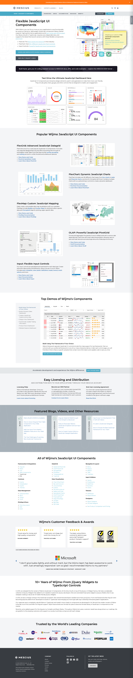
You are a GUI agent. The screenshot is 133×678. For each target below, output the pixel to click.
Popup (89, 468)
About (46, 659)
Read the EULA (91, 398)
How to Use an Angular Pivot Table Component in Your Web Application (34, 423)
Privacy (47, 665)
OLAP (21, 499)
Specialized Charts (59, 493)
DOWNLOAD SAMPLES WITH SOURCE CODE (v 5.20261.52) (34, 52)
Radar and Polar (58, 491)
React (21, 468)
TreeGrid (56, 476)
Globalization (24, 484)
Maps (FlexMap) (58, 498)
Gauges (55, 500)
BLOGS (61, 8)
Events (22, 482)
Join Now (93, 665)
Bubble (30, 208)
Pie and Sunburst (58, 489)
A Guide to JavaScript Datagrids (102, 424)
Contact (47, 661)
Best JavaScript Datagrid (36, 41)
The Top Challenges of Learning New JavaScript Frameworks (33, 438)
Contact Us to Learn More (59, 398)
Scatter (55, 487)
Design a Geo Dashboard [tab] (26, 319)
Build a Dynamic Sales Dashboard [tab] (25, 312)
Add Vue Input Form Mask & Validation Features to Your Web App (34, 431)
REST (21, 495)
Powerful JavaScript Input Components (42, 46)
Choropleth (26, 210)
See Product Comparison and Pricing (98, 506)
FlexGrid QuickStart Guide (27, 159)
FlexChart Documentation (78, 186)
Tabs (88, 472)
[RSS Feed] (67, 662)
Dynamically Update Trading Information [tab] (27, 322)
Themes (22, 487)
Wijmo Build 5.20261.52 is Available (34, 418)
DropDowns (91, 482)
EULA (46, 669)
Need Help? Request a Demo (27, 58)
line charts (105, 177)
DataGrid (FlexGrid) (59, 467)
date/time (44, 270)
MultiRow (56, 472)
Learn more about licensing (26, 398)
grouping (55, 152)
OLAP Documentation (77, 244)
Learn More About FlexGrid (27, 161)
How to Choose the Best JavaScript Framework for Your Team (104, 428)
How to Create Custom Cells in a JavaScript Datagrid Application (68, 432)
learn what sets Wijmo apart (55, 33)
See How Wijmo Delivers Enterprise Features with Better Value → (114, 42)
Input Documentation (25, 277)
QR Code (56, 504)
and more (19, 38)
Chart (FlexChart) (58, 482)
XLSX (21, 509)
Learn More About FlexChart (79, 187)
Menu (89, 467)
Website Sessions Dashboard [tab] (27, 328)
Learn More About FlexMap (27, 217)
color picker (37, 270)
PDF (21, 507)
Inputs (89, 480)
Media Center (48, 663)
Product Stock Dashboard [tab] (26, 325)
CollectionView (24, 493)
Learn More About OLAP (78, 246)
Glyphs (22, 486)
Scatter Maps (40, 208)
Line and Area (57, 486)
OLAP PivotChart (58, 495)
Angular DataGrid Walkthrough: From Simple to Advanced (68, 419)
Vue (21, 470)
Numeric (90, 486)
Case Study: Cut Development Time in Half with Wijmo (104, 419)
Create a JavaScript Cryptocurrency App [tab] (25, 316)
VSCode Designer (92, 503)
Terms (46, 667)
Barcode (56, 502)
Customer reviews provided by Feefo (27, 549)
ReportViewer (91, 495)
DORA (46, 670)
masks (50, 270)
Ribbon (89, 470)
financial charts (77, 179)
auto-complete (27, 270)
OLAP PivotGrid (58, 468)
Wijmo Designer (92, 501)
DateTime (90, 484)
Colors (89, 487)
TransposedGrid (58, 474)
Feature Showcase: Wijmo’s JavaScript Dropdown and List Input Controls (69, 425)
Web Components (25, 472)
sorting (49, 152)
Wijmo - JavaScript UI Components (24, 13)
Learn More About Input (26, 279)
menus (55, 270)
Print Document (25, 505)
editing (22, 154)
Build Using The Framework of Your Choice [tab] (27, 308)
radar (113, 177)
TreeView (90, 474)
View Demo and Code (25, 157)
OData (22, 497)
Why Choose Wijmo (93, 370)
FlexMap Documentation (26, 215)
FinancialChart (57, 497)
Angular (22, 467)
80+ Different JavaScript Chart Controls (42, 44)
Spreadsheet (57, 470)
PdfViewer (90, 493)
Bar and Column (58, 484)
